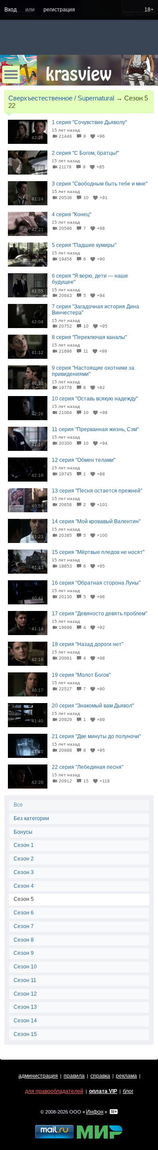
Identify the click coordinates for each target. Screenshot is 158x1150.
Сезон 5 (24, 899)
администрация (38, 1076)
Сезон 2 (24, 859)
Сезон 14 (25, 1021)
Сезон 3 (24, 872)
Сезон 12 (25, 994)
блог (128, 1091)
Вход (10, 10)
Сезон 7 (24, 926)
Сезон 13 (25, 1007)
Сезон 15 (25, 1034)
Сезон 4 (24, 886)
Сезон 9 (24, 953)
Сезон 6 (24, 913)
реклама (126, 1076)
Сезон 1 (24, 845)
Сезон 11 (25, 980)
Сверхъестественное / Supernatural (61, 98)
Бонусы (23, 832)
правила (74, 1076)
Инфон (95, 1112)
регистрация (59, 10)
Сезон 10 (25, 967)
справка (100, 1076)
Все (18, 805)
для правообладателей (54, 1091)
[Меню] (11, 74)
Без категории (31, 818)
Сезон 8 (24, 940)
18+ (149, 10)
